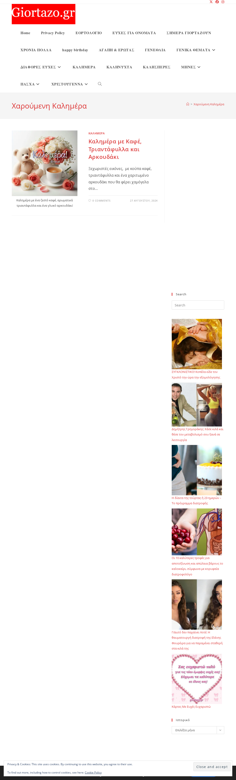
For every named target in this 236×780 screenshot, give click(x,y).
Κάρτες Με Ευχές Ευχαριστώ (191, 706)
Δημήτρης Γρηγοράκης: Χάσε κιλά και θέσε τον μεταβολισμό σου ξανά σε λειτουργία (197, 434)
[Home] (187, 104)
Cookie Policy (93, 772)
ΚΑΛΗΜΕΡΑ (96, 133)
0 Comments (101, 200)
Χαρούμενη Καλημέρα (209, 104)
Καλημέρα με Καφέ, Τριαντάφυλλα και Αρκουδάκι (115, 148)
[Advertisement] (198, 214)
